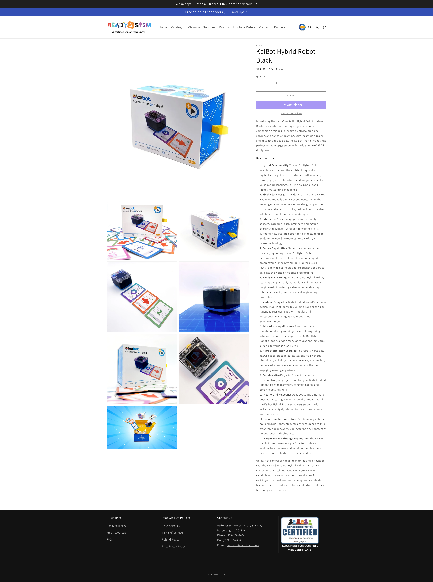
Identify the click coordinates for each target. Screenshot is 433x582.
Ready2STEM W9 (117, 526)
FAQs (110, 539)
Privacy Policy (171, 526)
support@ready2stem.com (243, 545)
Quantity (260, 76)
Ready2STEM (219, 574)
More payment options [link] (291, 113)
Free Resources (116, 532)
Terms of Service (172, 532)
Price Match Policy (174, 546)
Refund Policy (170, 539)
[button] (177, 27)
